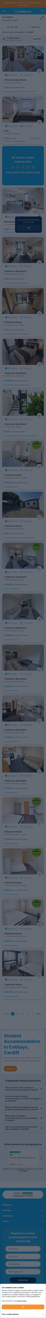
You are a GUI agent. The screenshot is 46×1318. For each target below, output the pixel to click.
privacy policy (21, 1301)
